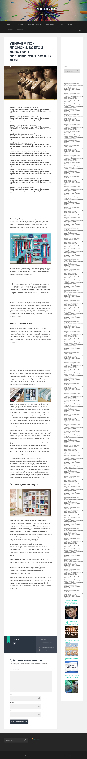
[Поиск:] (72, 71)
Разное (20, 30)
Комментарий (14, 670)
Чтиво (69, 24)
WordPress (34, 755)
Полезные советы (35, 24)
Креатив (10, 30)
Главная (10, 24)
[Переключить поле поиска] (80, 30)
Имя (11, 694)
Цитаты (20, 24)
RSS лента (36, 739)
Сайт (11, 711)
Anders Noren (71, 755)
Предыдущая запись (47, 647)
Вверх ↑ (80, 755)
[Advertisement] (30, 205)
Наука (60, 24)
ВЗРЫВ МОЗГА (43, 9)
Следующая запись (47, 650)
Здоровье (50, 24)
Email (12, 702)
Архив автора (14, 643)
